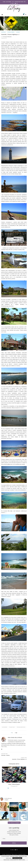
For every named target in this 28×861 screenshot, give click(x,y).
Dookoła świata (10, 32)
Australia (3, 32)
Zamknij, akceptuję (17, 858)
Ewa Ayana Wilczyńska (7, 36)
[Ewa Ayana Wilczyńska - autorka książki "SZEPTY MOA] (13, 816)
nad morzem (4, 727)
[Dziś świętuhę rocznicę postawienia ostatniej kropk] (13, 806)
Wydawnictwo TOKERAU (19, 1)
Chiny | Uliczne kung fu (14, 784)
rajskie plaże (12, 727)
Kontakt (3, 854)
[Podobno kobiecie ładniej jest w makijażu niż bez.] (4, 806)
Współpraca (8, 854)
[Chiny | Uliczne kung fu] (14, 775)
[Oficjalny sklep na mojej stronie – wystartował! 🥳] (23, 816)
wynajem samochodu (21, 727)
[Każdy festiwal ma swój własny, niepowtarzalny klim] (23, 806)
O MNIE (4, 1)
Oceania (18, 32)
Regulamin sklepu (22, 854)
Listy (13, 1)
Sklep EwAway (8, 1)
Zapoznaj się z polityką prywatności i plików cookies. (14, 859)
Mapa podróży (15, 854)
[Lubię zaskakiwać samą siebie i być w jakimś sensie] (4, 816)
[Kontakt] (24, 1)
